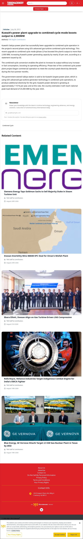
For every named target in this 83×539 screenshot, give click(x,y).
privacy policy (42, 117)
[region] (41, 529)
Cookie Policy (15, 531)
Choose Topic (39, 9)
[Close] (80, 523)
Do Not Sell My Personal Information (41, 475)
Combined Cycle (7, 125)
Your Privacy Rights (41, 482)
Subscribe (71, 113)
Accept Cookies (60, 535)
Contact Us (41, 473)
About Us (41, 468)
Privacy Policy (41, 477)
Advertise (41, 470)
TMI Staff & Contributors (14, 198)
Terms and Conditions (41, 480)
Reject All (74, 535)
